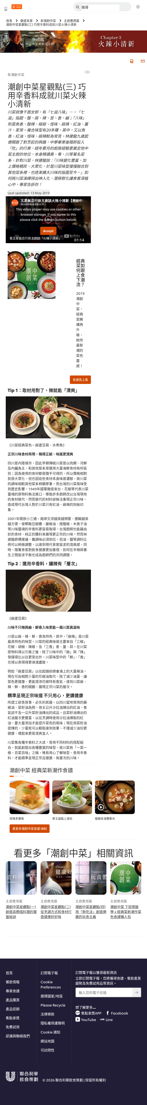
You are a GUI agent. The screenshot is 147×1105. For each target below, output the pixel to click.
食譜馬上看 (80, 379)
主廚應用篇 (14, 901)
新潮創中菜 (16, 74)
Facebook (119, 1013)
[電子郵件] (142, 60)
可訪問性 (47, 1049)
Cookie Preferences (51, 984)
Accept (48, 231)
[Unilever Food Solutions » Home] (16, 6)
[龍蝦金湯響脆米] (115, 797)
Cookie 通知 (50, 1031)
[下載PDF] (131, 60)
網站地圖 (47, 1040)
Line (109, 1019)
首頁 (9, 972)
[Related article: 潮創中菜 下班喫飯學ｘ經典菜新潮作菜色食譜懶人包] (125, 878)
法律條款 (47, 1013)
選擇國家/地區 (52, 995)
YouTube (88, 1019)
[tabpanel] (29, 800)
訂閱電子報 (49, 972)
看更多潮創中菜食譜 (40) (29, 828)
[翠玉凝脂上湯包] (72, 797)
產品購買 (13, 999)
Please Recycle (53, 1004)
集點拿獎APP (91, 1013)
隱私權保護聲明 (53, 1022)
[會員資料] (138, 7)
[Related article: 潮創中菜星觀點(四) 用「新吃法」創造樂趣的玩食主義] (90, 878)
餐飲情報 (13, 981)
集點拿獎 (13, 1017)
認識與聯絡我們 (18, 1035)
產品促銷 (13, 1008)
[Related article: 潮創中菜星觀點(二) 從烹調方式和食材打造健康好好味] (56, 878)
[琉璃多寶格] (29, 797)
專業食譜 (13, 990)
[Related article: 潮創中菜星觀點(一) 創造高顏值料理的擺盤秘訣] (21, 878)
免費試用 (13, 1026)
